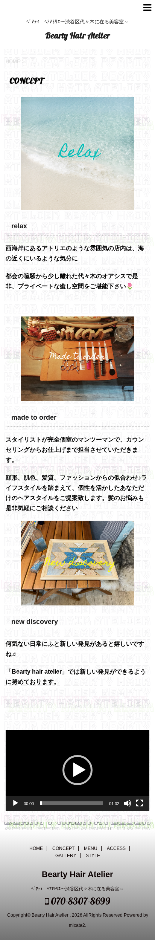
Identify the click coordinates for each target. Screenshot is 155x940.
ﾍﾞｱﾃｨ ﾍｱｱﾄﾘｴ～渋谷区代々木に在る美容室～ (77, 888)
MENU (90, 848)
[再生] (15, 803)
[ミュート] (127, 803)
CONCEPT (63, 848)
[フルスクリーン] (139, 803)
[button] (77, 770)
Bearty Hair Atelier (77, 35)
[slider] (71, 803)
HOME (36, 848)
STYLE (93, 855)
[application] (77, 770)
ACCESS (116, 848)
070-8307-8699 (79, 901)
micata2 (77, 925)
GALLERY (65, 855)
